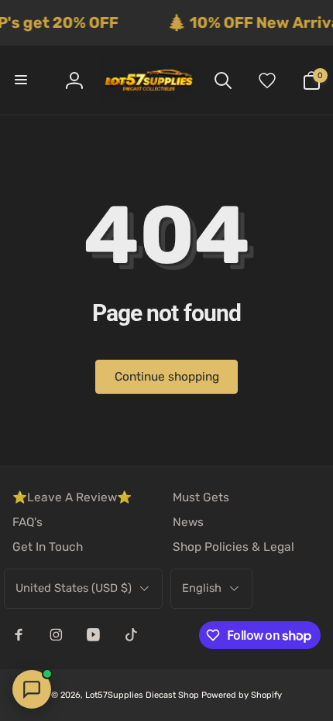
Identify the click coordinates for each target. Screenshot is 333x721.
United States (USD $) (73, 588)
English (201, 588)
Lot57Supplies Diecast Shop (142, 695)
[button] (21, 79)
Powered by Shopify (241, 695)
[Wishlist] (267, 79)
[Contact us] (31, 689)
